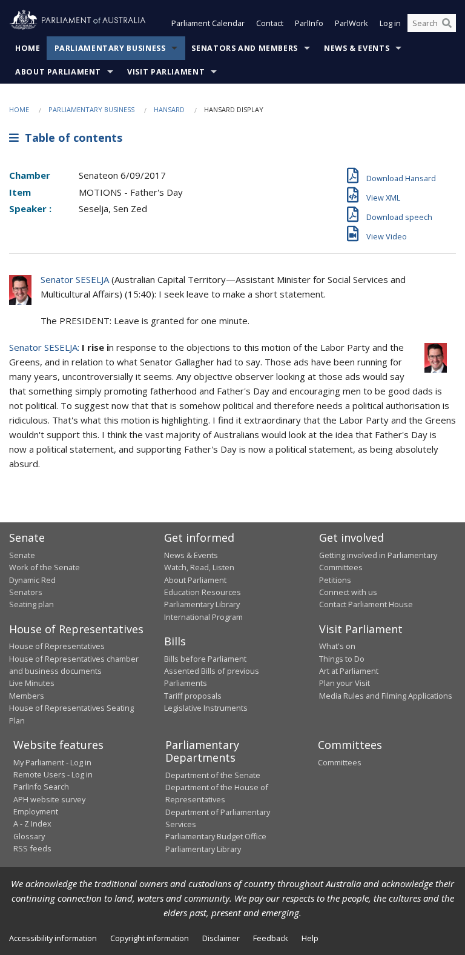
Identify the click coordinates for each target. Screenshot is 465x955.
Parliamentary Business (110, 48)
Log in (390, 23)
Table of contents (70, 137)
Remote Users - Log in (53, 774)
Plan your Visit (344, 682)
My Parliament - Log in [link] (52, 762)
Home (28, 48)
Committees (339, 762)
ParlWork (351, 23)
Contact (269, 23)
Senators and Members (244, 48)
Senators (25, 592)
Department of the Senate (212, 775)
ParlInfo (309, 23)
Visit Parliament (166, 72)
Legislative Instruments (206, 707)
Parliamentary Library (202, 604)
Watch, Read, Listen (199, 567)
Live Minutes (31, 682)
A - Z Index (32, 823)
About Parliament (58, 72)
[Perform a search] (447, 23)
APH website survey (49, 799)
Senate (22, 555)
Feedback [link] (270, 938)
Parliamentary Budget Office (215, 836)
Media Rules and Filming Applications (385, 695)
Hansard (169, 109)
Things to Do (341, 658)
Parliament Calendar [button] (208, 23)
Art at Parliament (348, 670)
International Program (203, 616)
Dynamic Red (32, 579)
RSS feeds (32, 848)
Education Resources (202, 592)
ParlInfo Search (41, 786)
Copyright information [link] (149, 938)
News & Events (356, 48)
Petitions (335, 579)
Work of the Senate (44, 567)
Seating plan (31, 604)
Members (26, 695)
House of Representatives (57, 646)
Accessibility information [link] (53, 938)
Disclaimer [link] (221, 938)
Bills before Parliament (205, 658)
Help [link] (310, 938)
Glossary (29, 836)
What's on (337, 646)
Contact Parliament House (366, 604)
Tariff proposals (193, 695)
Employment (35, 811)
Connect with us (348, 592)
